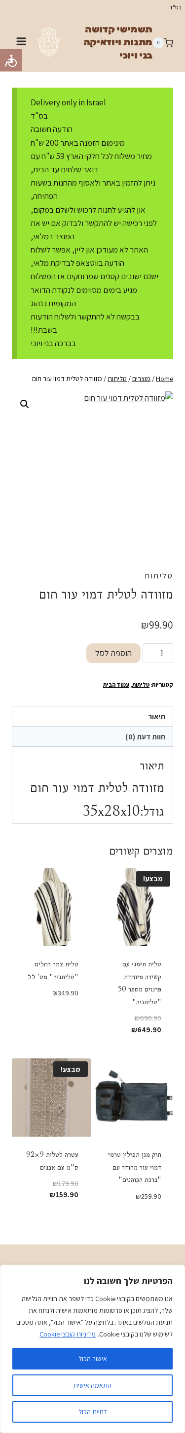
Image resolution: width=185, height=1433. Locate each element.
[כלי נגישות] (11, 60)
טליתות (159, 575)
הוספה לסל (113, 653)
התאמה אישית (92, 1385)
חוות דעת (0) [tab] (145, 736)
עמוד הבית (116, 684)
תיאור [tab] (156, 716)
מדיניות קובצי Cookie (67, 1334)
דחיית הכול (92, 1411)
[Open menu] (21, 43)
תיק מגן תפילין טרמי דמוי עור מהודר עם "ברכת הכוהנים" (134, 1166)
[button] (25, 404)
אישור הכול (92, 1358)
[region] (92, 1349)
